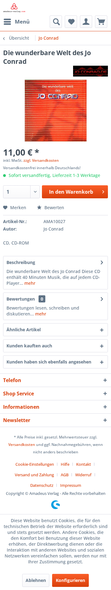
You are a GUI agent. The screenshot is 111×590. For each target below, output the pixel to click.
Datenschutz (41, 485)
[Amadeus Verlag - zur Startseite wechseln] (14, 7)
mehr (29, 283)
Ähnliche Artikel (23, 329)
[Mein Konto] (86, 21)
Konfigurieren (70, 580)
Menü (22, 21)
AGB (64, 475)
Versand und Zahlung (34, 475)
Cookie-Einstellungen (34, 464)
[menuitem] (16, 21)
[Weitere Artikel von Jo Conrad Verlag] (90, 71)
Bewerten (53, 207)
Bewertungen (20, 299)
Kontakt (83, 464)
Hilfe (65, 464)
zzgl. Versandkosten (41, 160)
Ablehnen (36, 580)
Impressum (70, 485)
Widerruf (83, 475)
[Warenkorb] (101, 21)
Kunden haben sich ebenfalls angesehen (48, 362)
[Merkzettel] (71, 21)
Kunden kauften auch (29, 346)
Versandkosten (21, 444)
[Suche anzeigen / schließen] (56, 21)
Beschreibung (20, 262)
